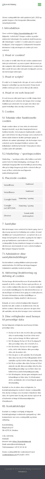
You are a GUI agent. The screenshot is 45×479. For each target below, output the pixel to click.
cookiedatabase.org (9, 455)
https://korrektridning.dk (23, 33)
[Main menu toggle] (39, 4)
